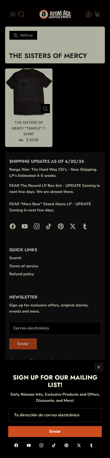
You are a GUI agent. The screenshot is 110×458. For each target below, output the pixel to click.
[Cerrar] (98, 367)
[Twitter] (79, 445)
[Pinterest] (66, 445)
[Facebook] (16, 445)
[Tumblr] (91, 445)
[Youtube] (29, 445)
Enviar (55, 431)
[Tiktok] (54, 445)
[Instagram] (41, 445)
